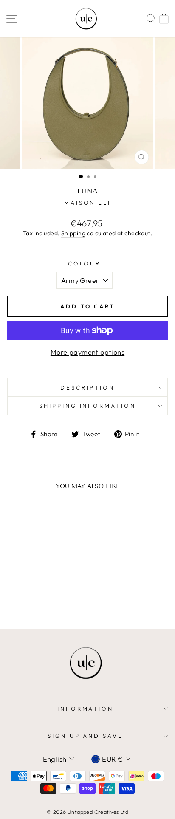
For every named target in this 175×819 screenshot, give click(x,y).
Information (85, 708)
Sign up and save (86, 735)
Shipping (73, 233)
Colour (84, 263)
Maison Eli (87, 202)
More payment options (87, 351)
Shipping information (87, 405)
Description (87, 387)
